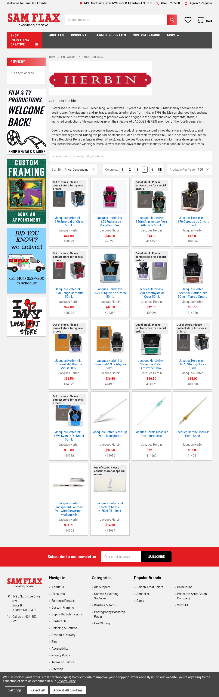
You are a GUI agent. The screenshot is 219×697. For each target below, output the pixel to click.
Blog (55, 641)
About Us (56, 35)
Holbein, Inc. (185, 587)
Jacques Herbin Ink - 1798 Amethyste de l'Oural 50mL (151, 292)
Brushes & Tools (105, 605)
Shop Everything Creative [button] (19, 40)
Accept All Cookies (68, 690)
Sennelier (142, 594)
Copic (140, 600)
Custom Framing (146, 35)
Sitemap (57, 669)
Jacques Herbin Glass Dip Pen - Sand (193, 434)
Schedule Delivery (63, 635)
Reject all (37, 690)
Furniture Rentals (110, 35)
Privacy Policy (61, 655)
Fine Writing (102, 623)
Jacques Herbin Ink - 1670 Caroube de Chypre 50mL (192, 221)
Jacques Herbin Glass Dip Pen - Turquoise (151, 434)
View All (182, 605)
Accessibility (60, 648)
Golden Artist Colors (149, 587)
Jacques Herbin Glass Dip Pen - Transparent (110, 434)
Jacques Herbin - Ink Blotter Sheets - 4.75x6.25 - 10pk (110, 507)
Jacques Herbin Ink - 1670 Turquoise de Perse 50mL (110, 292)
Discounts (80, 35)
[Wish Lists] (189, 20)
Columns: (111, 169)
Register (206, 3)
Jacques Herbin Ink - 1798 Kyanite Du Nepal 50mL (69, 435)
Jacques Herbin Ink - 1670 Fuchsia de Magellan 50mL (110, 221)
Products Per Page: (182, 169)
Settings (15, 690)
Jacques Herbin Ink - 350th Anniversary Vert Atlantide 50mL (151, 221)
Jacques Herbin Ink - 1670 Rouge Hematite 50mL (69, 292)
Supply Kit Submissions (67, 614)
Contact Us (59, 621)
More (171, 35)
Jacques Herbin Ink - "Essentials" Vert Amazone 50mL (151, 364)
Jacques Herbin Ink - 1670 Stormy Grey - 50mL (192, 364)
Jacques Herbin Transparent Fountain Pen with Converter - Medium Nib (68, 509)
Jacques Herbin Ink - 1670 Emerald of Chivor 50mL (69, 221)
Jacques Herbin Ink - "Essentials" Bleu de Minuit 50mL (68, 364)
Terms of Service (63, 662)
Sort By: (57, 169)
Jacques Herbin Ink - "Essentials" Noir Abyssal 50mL (110, 364)
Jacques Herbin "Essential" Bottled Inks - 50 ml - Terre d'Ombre (192, 292)
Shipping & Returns (64, 628)
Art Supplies (102, 587)
